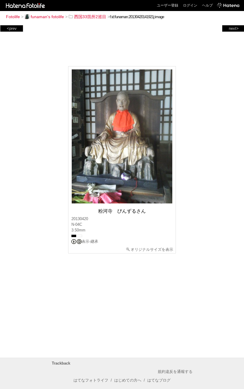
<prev (12, 28)
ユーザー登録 (167, 5)
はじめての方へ (127, 380)
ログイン (190, 5)
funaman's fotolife (47, 16)
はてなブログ (159, 380)
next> (234, 28)
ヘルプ (207, 5)
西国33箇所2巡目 (90, 16)
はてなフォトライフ (90, 380)
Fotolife (13, 16)
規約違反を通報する (175, 371)
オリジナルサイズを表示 (152, 249)
